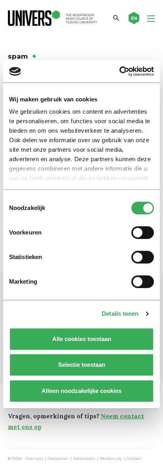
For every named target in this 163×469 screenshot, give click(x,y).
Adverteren (84, 459)
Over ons (34, 459)
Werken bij (110, 459)
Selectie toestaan (81, 364)
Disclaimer (57, 459)
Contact (134, 459)
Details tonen (120, 313)
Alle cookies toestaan (81, 339)
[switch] (142, 232)
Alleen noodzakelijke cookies (81, 390)
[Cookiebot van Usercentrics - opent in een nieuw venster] (119, 71)
